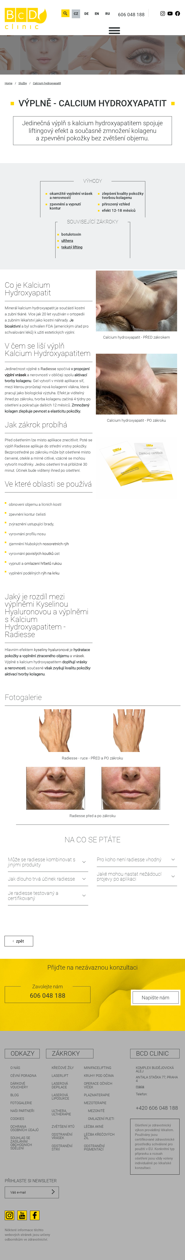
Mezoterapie (95, 1103)
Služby (22, 83)
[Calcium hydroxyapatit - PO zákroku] (136, 413)
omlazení (32, 563)
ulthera (67, 240)
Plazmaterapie (97, 1095)
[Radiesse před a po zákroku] (56, 790)
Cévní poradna (23, 1076)
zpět (20, 941)
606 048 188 (131, 14)
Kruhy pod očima (99, 1076)
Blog (14, 1095)
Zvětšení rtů (63, 1127)
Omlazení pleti (101, 1119)
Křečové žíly (63, 1068)
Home (8, 83)
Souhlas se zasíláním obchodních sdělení (21, 1143)
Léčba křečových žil (99, 1136)
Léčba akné (94, 1127)
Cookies (17, 1119)
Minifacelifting (97, 1068)
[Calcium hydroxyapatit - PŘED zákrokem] (136, 330)
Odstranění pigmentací (94, 1147)
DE (86, 14)
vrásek (78, 656)
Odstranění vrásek (62, 1136)
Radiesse (48, 369)
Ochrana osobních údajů (24, 1128)
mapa (140, 1087)
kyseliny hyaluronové (51, 649)
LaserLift (60, 1076)
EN (97, 14)
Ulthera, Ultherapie (61, 1112)
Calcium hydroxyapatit (47, 83)
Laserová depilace (60, 1085)
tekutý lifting (72, 247)
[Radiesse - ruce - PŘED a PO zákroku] (55, 732)
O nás (15, 1068)
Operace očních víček (98, 1085)
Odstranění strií (62, 1147)
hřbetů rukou (51, 563)
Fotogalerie (21, 1103)
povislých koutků (39, 553)
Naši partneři (22, 1111)
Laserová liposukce (60, 1097)
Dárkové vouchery (19, 1085)
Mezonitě (96, 1111)
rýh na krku (50, 573)
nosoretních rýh (56, 544)
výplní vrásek (15, 375)
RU (107, 14)
